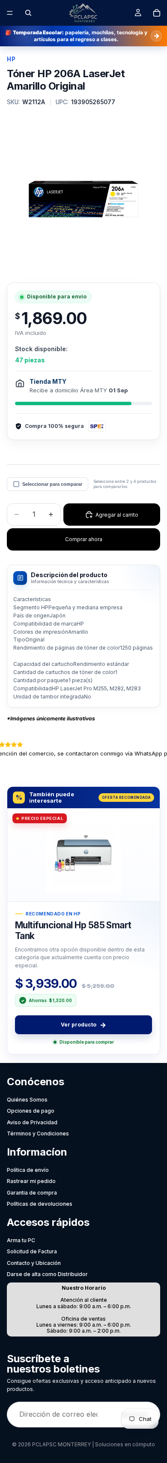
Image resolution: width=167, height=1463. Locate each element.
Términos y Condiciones (38, 1133)
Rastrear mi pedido (31, 1181)
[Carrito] (156, 12)
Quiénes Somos (27, 1099)
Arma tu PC (21, 1240)
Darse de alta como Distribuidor (47, 1274)
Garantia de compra (32, 1192)
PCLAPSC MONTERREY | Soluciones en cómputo (93, 1444)
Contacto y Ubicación (34, 1263)
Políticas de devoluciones (39, 1204)
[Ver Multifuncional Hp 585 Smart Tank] (83, 854)
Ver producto (83, 1024)
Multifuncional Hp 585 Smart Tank (73, 930)
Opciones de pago (30, 1111)
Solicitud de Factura (32, 1251)
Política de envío (28, 1170)
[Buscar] (28, 12)
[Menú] (10, 13)
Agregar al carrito (116, 515)
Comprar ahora (83, 539)
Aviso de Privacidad (32, 1122)
